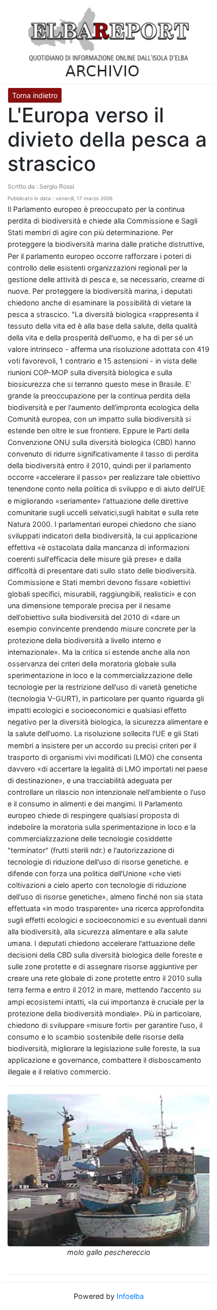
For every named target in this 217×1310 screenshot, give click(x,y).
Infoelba (130, 1296)
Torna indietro (35, 95)
